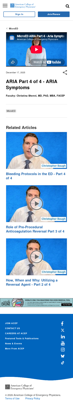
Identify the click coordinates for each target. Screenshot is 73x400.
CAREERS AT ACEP (16, 333)
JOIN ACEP (11, 323)
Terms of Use (12, 398)
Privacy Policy (32, 398)
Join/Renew (53, 14)
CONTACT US (12, 328)
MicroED (13, 28)
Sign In (19, 14)
